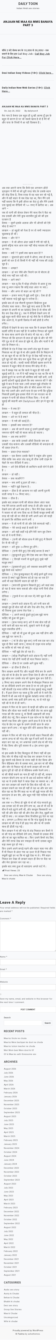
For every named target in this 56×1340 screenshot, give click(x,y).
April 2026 (9, 1085)
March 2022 (9, 1247)
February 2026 (11, 1092)
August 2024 (10, 1156)
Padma (21, 1334)
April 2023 (9, 1199)
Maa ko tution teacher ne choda (19, 1046)
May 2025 (8, 1128)
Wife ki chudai (11, 1321)
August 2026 (10, 1069)
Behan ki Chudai (11, 1297)
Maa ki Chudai (26, 875)
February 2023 (11, 1207)
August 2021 (10, 1275)
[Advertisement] (28, 153)
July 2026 (8, 1073)
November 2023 (11, 1172)
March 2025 (9, 1136)
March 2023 (9, 1203)
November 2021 (11, 1263)
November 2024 (11, 1148)
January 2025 (10, 1144)
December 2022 (11, 1211)
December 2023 (11, 1168)
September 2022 (12, 1223)
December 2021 (11, 1259)
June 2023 (9, 1192)
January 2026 (10, 1096)
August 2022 (10, 1227)
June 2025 (9, 1124)
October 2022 (10, 1219)
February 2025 (11, 1140)
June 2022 (9, 1235)
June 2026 (9, 1077)
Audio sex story (11, 1289)
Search (7, 1017)
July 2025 (8, 1120)
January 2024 (10, 1164)
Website (4, 982)
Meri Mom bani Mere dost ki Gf (19, 1050)
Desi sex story (11, 875)
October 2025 (10, 1108)
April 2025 (9, 1132)
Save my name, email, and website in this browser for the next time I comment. (26, 1000)
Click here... (46, 72)
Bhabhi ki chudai (12, 1301)
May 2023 (8, 1196)
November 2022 (11, 1215)
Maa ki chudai (8, 879)
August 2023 (10, 1184)
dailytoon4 (33, 111)
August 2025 (10, 1116)
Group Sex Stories (13, 1309)
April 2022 (9, 1243)
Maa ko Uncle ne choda (15, 1038)
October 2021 (10, 1267)
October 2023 (10, 1176)
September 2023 (12, 1180)
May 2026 (8, 1081)
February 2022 (11, 1251)
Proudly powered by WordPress (28, 1330)
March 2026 (9, 1088)
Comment (5, 918)
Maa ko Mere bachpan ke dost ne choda (23, 1042)
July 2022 (8, 1231)
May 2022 (8, 1239)
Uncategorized (11, 1317)
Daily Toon (28, 4)
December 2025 (11, 1100)
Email (3, 969)
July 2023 (8, 1188)
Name (3, 957)
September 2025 (12, 1112)
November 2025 (11, 1104)
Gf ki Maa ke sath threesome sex (20, 1054)
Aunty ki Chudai (11, 1293)
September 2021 (12, 1271)
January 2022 (10, 1255)
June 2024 (9, 1160)
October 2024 (10, 1152)
